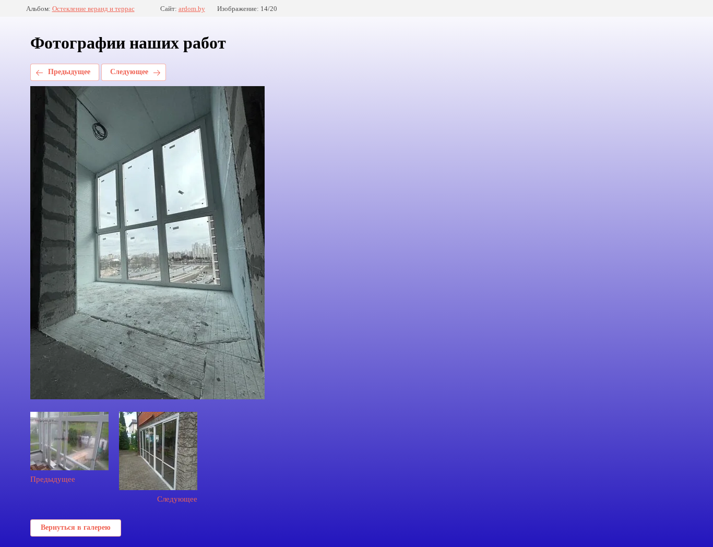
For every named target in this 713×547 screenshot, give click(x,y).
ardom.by (192, 9)
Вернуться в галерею (76, 527)
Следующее (129, 72)
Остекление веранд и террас (93, 9)
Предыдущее (69, 72)
